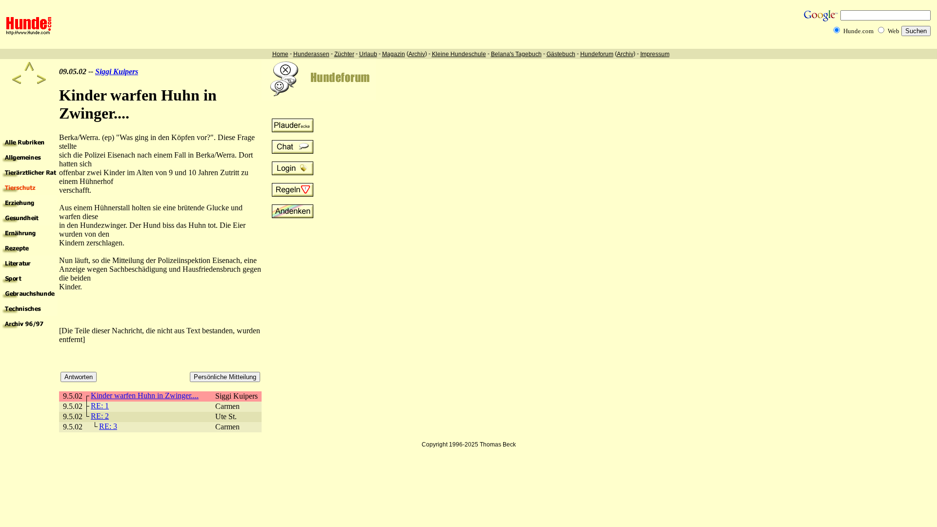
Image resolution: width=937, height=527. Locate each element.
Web (893, 31)
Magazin (393, 54)
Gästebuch (561, 54)
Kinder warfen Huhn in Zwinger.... (145, 395)
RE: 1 (100, 406)
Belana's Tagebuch (516, 54)
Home (280, 54)
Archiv (416, 54)
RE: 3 (108, 426)
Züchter (344, 54)
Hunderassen (311, 54)
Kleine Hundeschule (459, 54)
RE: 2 (100, 416)
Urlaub (368, 54)
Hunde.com (858, 31)
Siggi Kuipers (116, 71)
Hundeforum (596, 54)
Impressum (655, 54)
